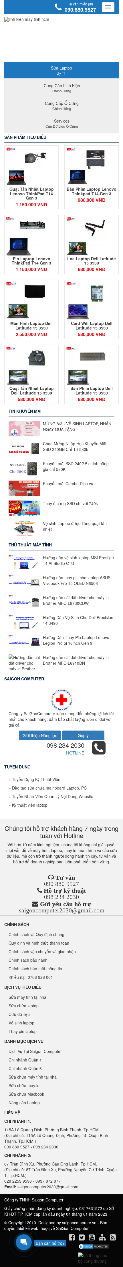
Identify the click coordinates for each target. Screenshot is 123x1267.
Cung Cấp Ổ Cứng (62, 105)
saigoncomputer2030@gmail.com (61, 910)
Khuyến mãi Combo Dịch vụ (68, 483)
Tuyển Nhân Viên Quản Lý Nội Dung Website (52, 796)
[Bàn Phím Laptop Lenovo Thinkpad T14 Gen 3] (86, 167)
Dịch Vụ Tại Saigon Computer (35, 1051)
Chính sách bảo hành (28, 960)
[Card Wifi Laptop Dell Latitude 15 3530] (86, 301)
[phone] (99, 751)
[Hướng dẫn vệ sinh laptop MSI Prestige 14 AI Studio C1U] (24, 562)
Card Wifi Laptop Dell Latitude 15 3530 (91, 325)
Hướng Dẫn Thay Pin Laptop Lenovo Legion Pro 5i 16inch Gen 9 (76, 640)
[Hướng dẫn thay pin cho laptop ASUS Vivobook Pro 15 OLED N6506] (24, 582)
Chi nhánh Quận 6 (25, 1068)
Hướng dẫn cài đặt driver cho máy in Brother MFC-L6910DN (76, 660)
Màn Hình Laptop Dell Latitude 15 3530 (31, 325)
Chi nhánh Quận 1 (25, 1060)
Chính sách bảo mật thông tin (35, 968)
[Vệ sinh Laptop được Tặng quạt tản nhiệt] (24, 528)
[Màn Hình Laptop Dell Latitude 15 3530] (26, 301)
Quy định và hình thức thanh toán (39, 943)
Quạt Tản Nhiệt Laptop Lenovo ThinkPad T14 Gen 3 (31, 193)
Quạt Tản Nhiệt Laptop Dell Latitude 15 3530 (31, 390)
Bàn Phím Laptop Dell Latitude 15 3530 (91, 390)
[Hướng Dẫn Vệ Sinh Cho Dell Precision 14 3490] (24, 622)
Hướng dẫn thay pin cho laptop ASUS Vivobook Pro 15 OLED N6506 (76, 580)
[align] (103, 1238)
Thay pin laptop (23, 1031)
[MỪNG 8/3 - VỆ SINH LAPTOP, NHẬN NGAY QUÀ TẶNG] (24, 428)
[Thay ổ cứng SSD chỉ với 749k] (24, 508)
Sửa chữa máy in (24, 1085)
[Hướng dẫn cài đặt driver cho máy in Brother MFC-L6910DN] (24, 662)
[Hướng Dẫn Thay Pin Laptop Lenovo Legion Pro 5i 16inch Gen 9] (24, 642)
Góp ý (83, 735)
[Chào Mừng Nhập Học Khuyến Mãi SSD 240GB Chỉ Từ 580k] (24, 448)
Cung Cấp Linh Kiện (62, 88)
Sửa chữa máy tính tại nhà (33, 1077)
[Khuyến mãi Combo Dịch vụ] (24, 488)
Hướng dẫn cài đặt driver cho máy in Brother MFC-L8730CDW (76, 600)
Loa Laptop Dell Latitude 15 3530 (91, 261)
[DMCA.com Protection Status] (94, 1246)
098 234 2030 (65, 745)
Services (61, 123)
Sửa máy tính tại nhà (27, 997)
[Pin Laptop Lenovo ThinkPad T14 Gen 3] (26, 237)
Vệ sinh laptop (21, 1023)
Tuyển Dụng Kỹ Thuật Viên (36, 779)
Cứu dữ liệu (19, 1014)
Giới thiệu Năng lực (40, 735)
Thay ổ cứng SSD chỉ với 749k (70, 503)
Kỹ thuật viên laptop (29, 805)
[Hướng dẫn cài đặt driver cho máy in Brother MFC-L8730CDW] (24, 602)
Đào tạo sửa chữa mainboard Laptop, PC (49, 788)
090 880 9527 (61, 883)
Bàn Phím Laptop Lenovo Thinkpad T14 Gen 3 (91, 191)
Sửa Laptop (61, 70)
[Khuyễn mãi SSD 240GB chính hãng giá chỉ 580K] (24, 468)
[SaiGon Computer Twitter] (82, 1238)
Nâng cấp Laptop (24, 1102)
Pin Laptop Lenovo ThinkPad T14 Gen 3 (31, 261)
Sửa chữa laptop (24, 1005)
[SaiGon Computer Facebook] (72, 1238)
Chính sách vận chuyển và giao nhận (42, 951)
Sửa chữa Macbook (26, 1094)
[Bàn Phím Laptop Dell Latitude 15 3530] (86, 366)
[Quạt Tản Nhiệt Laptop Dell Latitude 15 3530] (26, 366)
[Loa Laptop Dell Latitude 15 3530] (86, 237)
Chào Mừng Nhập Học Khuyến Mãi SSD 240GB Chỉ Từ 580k (74, 446)
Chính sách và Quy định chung (36, 934)
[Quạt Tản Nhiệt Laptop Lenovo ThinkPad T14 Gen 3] (26, 167)
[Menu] (108, 7)
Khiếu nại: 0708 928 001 (31, 977)
